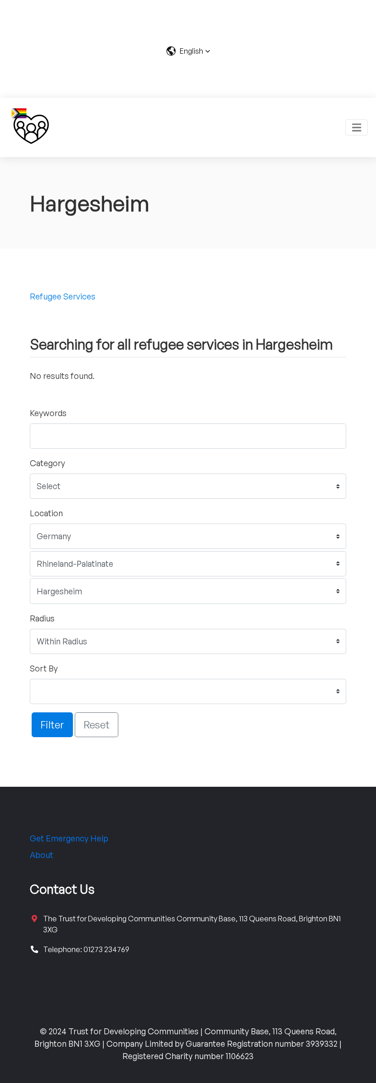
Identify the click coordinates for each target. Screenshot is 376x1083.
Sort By (44, 668)
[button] (188, 51)
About (41, 855)
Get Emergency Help (69, 838)
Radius (42, 618)
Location (46, 513)
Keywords (48, 413)
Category (47, 463)
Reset (96, 724)
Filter (52, 724)
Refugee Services (62, 296)
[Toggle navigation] (356, 127)
